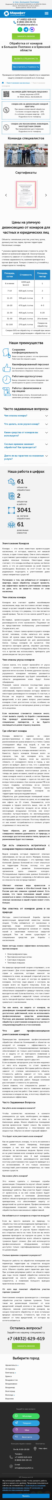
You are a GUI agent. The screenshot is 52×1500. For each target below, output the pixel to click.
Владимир (10, 1387)
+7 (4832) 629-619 (26, 19)
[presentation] (5, 195)
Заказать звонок (26, 36)
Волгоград (10, 1391)
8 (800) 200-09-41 (26, 22)
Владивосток (11, 1380)
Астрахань (10, 1369)
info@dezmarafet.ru (27, 25)
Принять (26, 1496)
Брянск (8, 1376)
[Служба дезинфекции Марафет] (3, 83)
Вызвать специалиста (26, 58)
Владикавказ (11, 1384)
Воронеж (9, 1398)
